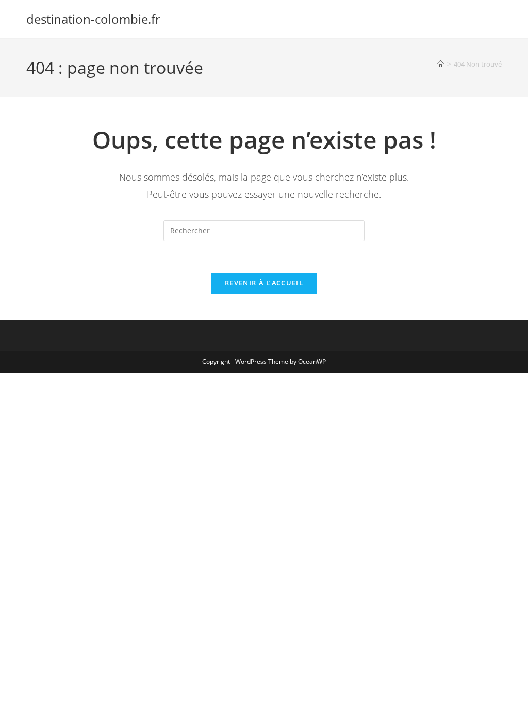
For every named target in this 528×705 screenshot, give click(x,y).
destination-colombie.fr (93, 18)
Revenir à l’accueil (264, 282)
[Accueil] (440, 64)
